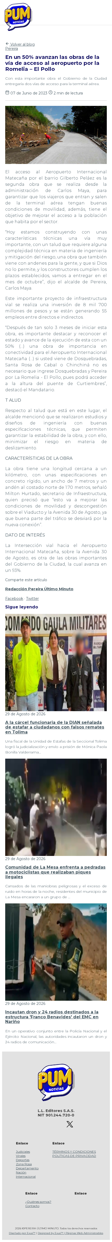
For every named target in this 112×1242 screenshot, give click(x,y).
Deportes (22, 1160)
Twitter (32, 598)
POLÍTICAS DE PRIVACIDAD (74, 1156)
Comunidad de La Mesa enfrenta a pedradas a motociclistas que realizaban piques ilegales (55, 872)
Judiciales (23, 1152)
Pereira (11, 48)
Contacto (32, 1206)
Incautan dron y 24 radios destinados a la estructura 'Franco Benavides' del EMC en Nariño (51, 1017)
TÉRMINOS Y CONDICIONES (74, 1152)
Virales (21, 1156)
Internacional (26, 1176)
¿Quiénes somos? (38, 1202)
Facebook (14, 598)
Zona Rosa (24, 1164)
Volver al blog (22, 44)
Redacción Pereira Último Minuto (39, 589)
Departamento (27, 1168)
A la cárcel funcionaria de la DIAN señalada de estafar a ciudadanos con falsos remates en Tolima (54, 727)
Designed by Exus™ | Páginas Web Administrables (70, 1233)
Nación (21, 1172)
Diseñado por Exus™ (22, 1233)
